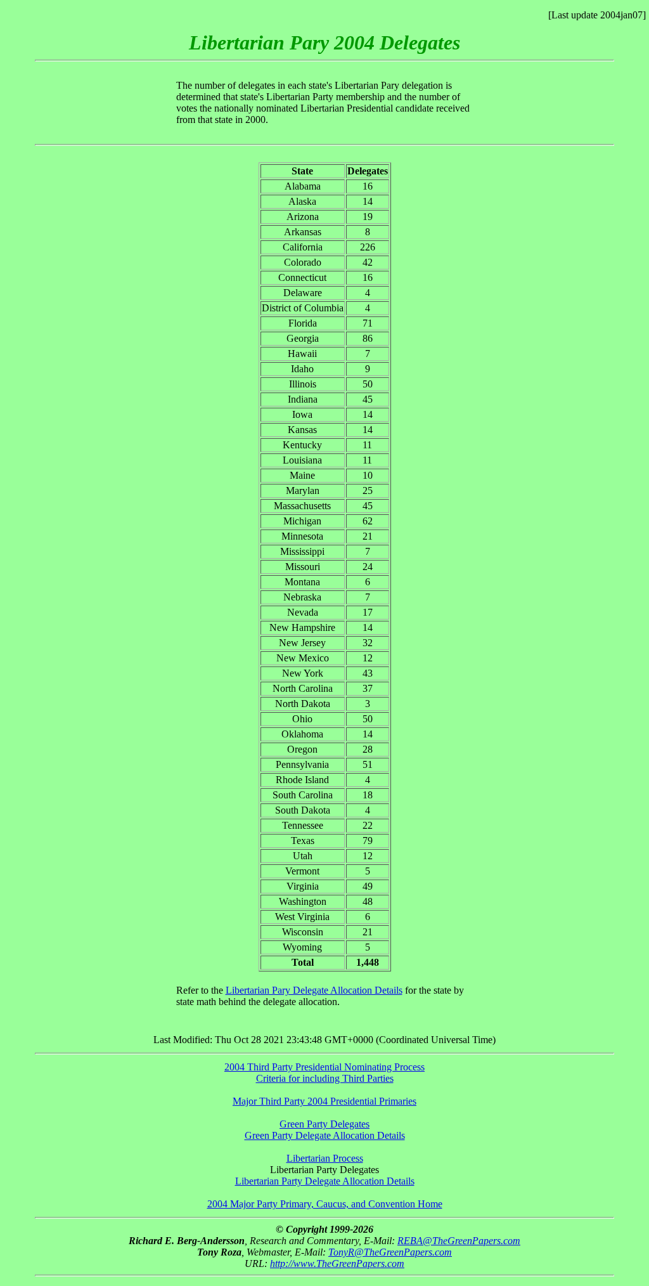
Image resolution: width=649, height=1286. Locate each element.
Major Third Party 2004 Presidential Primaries (324, 1101)
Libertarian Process (324, 1158)
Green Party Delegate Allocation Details (325, 1135)
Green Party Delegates (324, 1124)
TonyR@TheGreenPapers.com (390, 1252)
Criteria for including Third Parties (325, 1078)
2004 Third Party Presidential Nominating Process (324, 1067)
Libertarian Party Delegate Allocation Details (324, 1181)
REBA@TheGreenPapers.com (458, 1240)
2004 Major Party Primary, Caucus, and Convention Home (324, 1203)
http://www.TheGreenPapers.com (337, 1263)
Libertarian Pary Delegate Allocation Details (314, 990)
